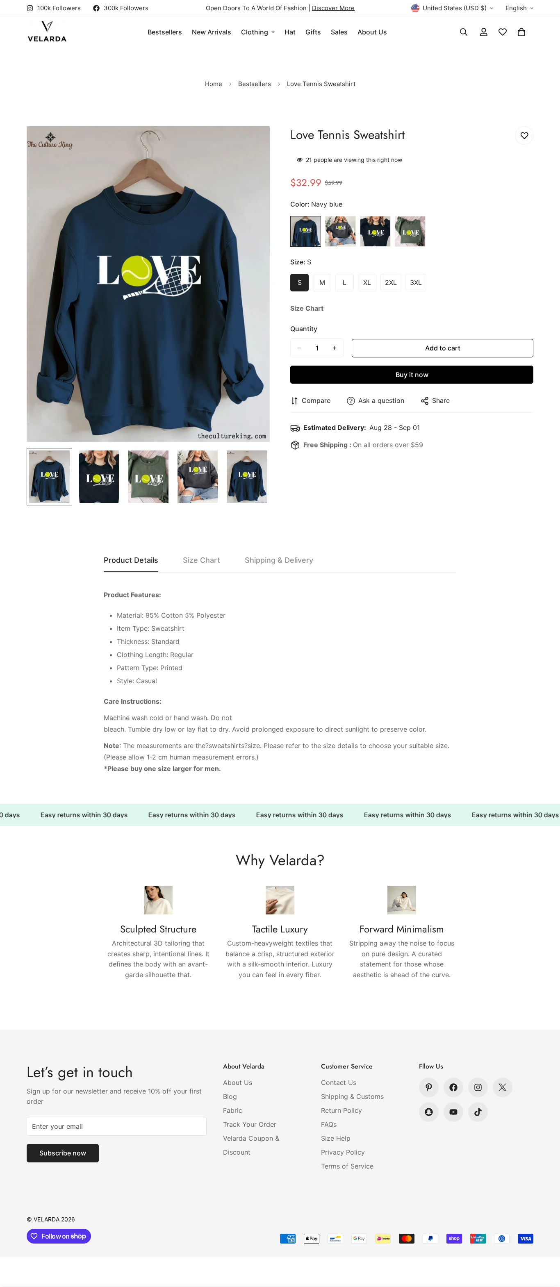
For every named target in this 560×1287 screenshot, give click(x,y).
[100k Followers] (478, 1087)
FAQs (329, 1124)
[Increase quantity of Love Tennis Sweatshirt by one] (334, 348)
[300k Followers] (453, 1087)
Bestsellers (165, 32)
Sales (339, 32)
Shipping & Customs (352, 1096)
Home (213, 84)
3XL (418, 284)
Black (375, 231)
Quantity (303, 329)
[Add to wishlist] (524, 135)
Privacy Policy (343, 1152)
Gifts (313, 32)
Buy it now (412, 375)
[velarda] (47, 32)
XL (369, 284)
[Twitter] (502, 1087)
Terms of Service (347, 1166)
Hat (290, 32)
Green (410, 231)
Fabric (232, 1110)
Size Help (336, 1138)
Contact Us (338, 1082)
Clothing (254, 32)
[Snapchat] (429, 1112)
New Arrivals (211, 32)
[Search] (463, 32)
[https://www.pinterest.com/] (429, 1087)
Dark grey (340, 231)
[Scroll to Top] (544, 1242)
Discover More (333, 8)
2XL (393, 284)
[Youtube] (453, 1112)
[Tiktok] (478, 1112)
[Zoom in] (252, 143)
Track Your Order (249, 1124)
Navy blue (305, 231)
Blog (230, 1096)
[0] (521, 32)
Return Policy (341, 1110)
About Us (372, 32)
